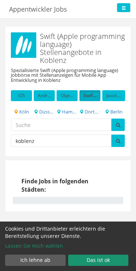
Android (46, 95)
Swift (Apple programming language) (91, 95)
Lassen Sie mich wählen (34, 245)
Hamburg (69, 111)
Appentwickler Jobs (38, 9)
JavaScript (115, 95)
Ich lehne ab (35, 259)
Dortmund (92, 111)
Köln (23, 111)
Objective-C (69, 95)
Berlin (116, 111)
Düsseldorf (46, 111)
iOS (21, 95)
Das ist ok (98, 259)
